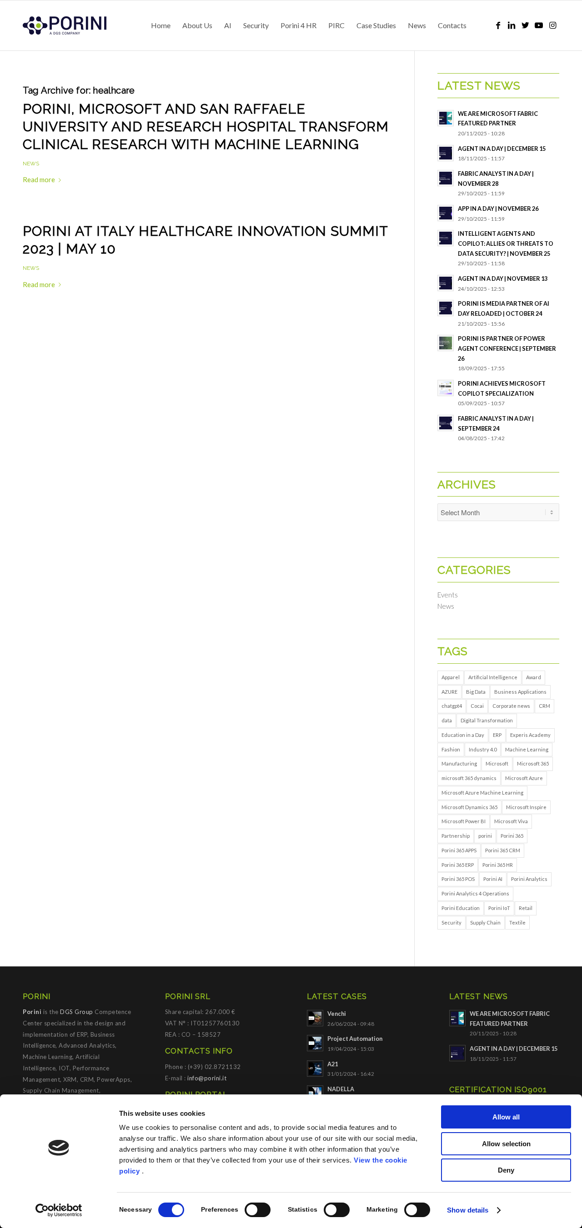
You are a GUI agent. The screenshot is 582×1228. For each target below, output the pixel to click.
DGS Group (76, 1011)
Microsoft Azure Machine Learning (482, 792)
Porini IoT (499, 908)
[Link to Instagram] (552, 25)
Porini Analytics (529, 879)
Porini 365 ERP (458, 865)
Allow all (506, 1117)
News (31, 163)
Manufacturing (459, 763)
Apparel (451, 677)
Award (533, 677)
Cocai (477, 706)
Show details (467, 1210)
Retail (525, 908)
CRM (544, 706)
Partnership (456, 836)
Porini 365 (512, 836)
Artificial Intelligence (492, 677)
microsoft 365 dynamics (469, 778)
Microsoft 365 (533, 763)
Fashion (451, 749)
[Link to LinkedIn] (511, 25)
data (447, 720)
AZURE (449, 692)
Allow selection (506, 1144)
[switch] (258, 1210)
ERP (497, 735)
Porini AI (492, 879)
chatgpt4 (452, 706)
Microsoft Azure (524, 778)
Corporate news (511, 706)
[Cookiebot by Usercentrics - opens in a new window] (59, 1210)
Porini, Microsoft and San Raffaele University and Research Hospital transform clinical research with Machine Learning (206, 126)
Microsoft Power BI (464, 821)
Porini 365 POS (458, 879)
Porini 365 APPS (459, 850)
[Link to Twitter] (525, 25)
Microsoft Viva (511, 821)
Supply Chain (485, 922)
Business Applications (520, 692)
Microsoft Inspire (526, 807)
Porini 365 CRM (502, 850)
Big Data (476, 692)
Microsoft (497, 763)
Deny (506, 1170)
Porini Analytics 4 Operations (475, 893)
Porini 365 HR (497, 865)
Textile (517, 922)
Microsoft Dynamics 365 (469, 807)
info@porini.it (206, 1078)
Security (452, 922)
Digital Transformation (487, 720)
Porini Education (461, 908)
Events (447, 595)
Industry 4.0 (483, 749)
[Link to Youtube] (539, 25)
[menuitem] (160, 25)
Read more (39, 179)
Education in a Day (463, 735)
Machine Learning (526, 749)
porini (485, 836)
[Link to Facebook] (498, 25)
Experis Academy (530, 735)
